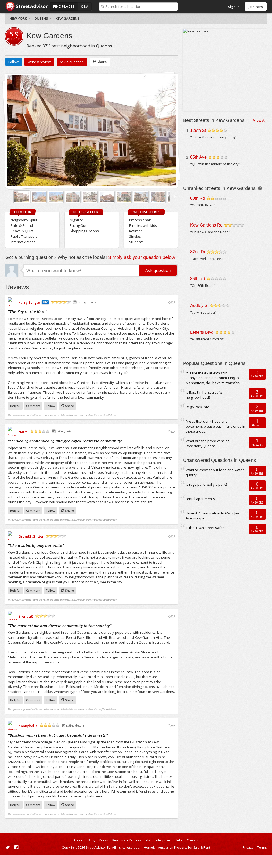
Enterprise (162, 840)
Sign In (234, 6)
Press (103, 840)
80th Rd (197, 198)
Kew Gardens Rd (206, 225)
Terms (262, 847)
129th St (198, 130)
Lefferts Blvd (202, 332)
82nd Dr (197, 252)
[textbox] (141, 6)
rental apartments (200, 498)
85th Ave (198, 157)
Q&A (84, 6)
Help (178, 840)
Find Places (63, 6)
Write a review (39, 61)
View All (260, 120)
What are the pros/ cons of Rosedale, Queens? (207, 443)
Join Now (255, 6)
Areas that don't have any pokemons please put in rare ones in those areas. (215, 426)
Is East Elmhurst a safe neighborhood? (204, 395)
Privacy (248, 847)
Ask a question (72, 61)
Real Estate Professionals (131, 840)
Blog (91, 840)
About (78, 840)
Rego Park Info (197, 407)
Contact (192, 840)
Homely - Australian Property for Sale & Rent (177, 847)
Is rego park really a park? (206, 484)
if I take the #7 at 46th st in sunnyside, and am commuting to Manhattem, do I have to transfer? (213, 378)
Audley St (199, 305)
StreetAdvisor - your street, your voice (26, 6)
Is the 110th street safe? (205, 527)
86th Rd (197, 278)
